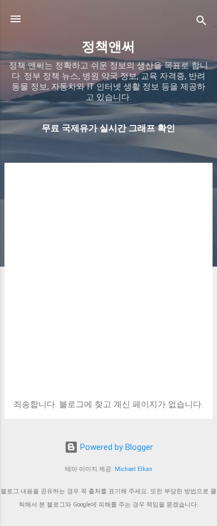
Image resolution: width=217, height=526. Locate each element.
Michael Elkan (133, 469)
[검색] (201, 22)
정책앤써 (108, 46)
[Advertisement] (108, 285)
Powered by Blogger (115, 447)
